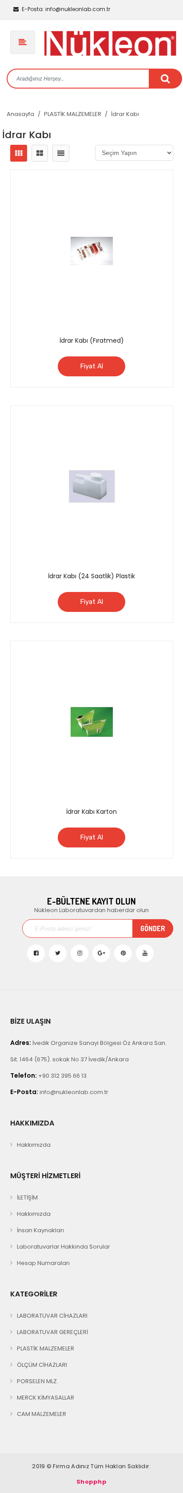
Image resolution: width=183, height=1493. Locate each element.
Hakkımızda (34, 1145)
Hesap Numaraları (43, 1263)
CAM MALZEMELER (41, 1414)
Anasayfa (20, 114)
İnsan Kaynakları (40, 1230)
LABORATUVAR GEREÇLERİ (52, 1332)
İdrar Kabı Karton (91, 811)
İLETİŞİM (27, 1197)
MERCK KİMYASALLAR (45, 1397)
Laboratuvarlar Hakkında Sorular (63, 1246)
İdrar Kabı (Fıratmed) (92, 340)
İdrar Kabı (125, 114)
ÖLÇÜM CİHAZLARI (42, 1365)
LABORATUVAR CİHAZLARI (52, 1315)
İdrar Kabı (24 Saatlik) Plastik (91, 576)
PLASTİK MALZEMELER (72, 114)
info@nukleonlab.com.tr (66, 9)
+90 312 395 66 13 (48, 1075)
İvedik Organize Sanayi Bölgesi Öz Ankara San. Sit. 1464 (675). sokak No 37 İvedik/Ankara (88, 1051)
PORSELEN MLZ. (37, 1381)
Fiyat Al (91, 366)
